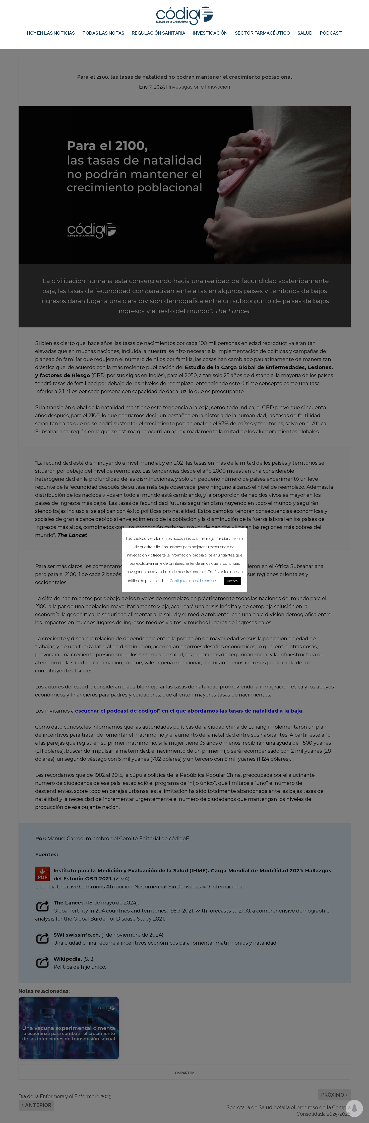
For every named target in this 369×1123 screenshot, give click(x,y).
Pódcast (331, 33)
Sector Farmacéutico (262, 33)
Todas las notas (103, 33)
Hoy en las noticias (51, 33)
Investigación (210, 33)
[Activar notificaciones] (354, 1108)
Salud (305, 33)
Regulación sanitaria (158, 33)
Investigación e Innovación (199, 87)
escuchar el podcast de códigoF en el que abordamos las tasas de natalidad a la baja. (189, 711)
